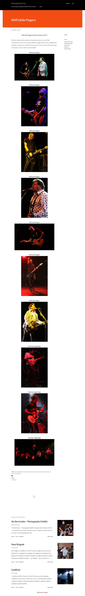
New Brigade (17, 544)
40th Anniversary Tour (68, 41)
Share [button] (65, 34)
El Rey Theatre (67, 45)
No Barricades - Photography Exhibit (29, 521)
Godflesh (15, 569)
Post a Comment (19, 536)
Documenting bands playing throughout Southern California (23, 6)
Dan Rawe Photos (18, 3)
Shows (41, 6)
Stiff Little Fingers (67, 48)
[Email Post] (12, 476)
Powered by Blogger (43, 592)
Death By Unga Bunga (68, 43)
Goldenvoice (66, 47)
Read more (50, 536)
